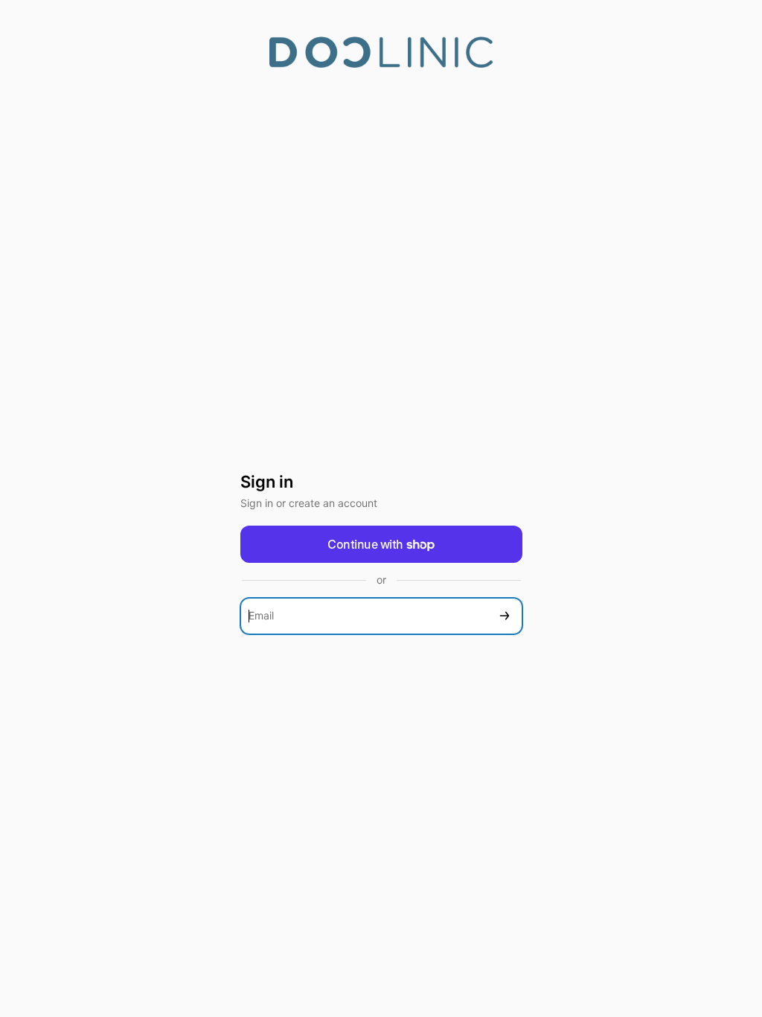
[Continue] (504, 616)
